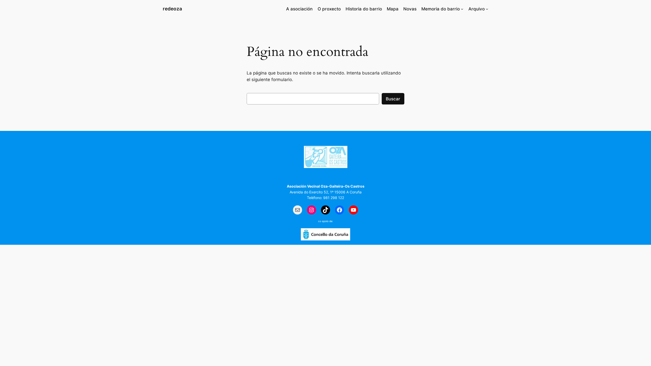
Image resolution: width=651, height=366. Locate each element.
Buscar (393, 98)
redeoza (172, 9)
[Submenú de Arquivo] (487, 9)
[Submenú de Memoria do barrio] (462, 9)
